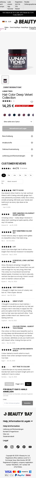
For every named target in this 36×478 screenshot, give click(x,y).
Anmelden (27, 403)
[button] (5, 79)
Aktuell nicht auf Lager (18, 128)
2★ (26, 175)
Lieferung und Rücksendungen (13, 429)
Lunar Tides (7, 91)
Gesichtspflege (15, 27)
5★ (9, 175)
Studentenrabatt (8, 436)
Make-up (7, 28)
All (4, 175)
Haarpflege (24, 27)
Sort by (3, 182)
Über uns (6, 434)
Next (28, 384)
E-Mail (4, 399)
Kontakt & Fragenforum (11, 431)
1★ (31, 175)
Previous (9, 384)
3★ (20, 175)
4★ (15, 175)
